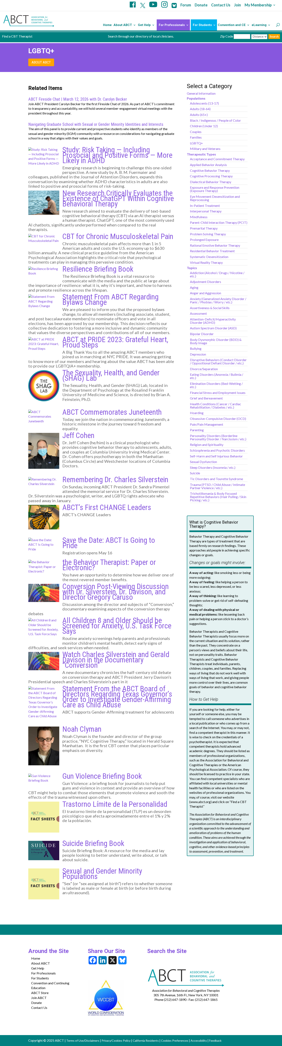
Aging (194, 287)
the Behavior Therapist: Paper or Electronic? (109, 565)
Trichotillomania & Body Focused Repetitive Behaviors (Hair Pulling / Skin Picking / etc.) (218, 496)
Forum (185, 5)
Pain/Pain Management (206, 424)
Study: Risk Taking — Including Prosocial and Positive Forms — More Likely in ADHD (117, 155)
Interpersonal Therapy (206, 211)
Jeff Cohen (78, 435)
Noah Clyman (81, 729)
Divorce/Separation (204, 369)
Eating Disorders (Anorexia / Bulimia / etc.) (216, 376)
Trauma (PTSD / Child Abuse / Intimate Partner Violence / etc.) (217, 486)
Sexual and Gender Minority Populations (102, 873)
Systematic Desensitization (209, 257)
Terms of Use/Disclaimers (82, 1040)
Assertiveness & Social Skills (210, 308)
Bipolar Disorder (202, 334)
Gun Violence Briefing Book (102, 776)
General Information (201, 93)
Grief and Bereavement (206, 398)
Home (107, 25)
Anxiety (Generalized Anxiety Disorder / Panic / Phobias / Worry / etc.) (218, 300)
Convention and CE (232, 25)
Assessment (198, 313)
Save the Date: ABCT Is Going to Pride (108, 543)
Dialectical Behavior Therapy (210, 182)
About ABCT (123, 25)
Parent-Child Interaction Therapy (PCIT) (218, 222)
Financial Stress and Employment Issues (217, 393)
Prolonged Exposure (204, 239)
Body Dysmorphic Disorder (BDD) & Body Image (216, 341)
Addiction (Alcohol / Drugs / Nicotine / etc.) (217, 274)
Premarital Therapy (204, 228)
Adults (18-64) (200, 109)
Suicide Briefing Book (93, 843)
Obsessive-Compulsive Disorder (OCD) (218, 419)
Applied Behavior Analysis (208, 165)
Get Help (144, 25)
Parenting (197, 430)
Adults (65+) (199, 115)
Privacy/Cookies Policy (116, 1040)
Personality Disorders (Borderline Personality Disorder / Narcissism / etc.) (218, 437)
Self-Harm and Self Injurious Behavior (216, 456)
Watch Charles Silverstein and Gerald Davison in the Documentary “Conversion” (115, 660)
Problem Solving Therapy (208, 234)
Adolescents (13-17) (204, 103)
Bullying (195, 348)
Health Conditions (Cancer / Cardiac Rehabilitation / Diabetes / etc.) (215, 405)
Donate (201, 5)
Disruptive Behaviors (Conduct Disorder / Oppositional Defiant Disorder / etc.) (218, 361)
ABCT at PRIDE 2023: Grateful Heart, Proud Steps (115, 342)
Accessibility (199, 1040)
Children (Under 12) (204, 126)
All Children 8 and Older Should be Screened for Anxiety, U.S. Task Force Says (116, 626)
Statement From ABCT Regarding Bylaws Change (110, 299)
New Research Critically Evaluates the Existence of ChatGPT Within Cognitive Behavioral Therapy (118, 199)
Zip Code (226, 36)
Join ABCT (39, 998)
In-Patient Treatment (205, 205)
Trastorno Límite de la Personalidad (114, 804)
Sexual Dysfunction (203, 462)
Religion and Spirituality (206, 444)
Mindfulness (198, 217)
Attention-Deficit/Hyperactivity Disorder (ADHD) (213, 320)
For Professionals (172, 25)
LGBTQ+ (196, 143)
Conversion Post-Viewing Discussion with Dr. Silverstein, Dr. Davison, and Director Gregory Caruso (115, 592)
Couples (195, 132)
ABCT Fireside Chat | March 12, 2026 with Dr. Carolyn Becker (77, 99)
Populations (196, 98)
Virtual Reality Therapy (206, 262)
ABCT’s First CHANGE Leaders (106, 507)
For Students (202, 25)
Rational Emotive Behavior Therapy (215, 245)
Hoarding (197, 413)
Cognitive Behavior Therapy (210, 170)
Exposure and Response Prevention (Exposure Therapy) (214, 189)
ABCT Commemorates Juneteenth (112, 412)
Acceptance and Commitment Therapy (217, 159)
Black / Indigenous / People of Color (215, 120)
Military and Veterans (205, 149)
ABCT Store (40, 993)
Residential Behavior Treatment (212, 251)
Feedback (215, 1040)
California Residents (146, 1040)
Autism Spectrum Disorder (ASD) (213, 328)
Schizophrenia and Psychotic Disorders (217, 450)
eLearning (259, 25)
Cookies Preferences (174, 1040)
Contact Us (220, 5)
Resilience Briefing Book (97, 269)
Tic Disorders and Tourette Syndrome (216, 479)
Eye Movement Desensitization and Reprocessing (215, 198)
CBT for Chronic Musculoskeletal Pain (117, 236)
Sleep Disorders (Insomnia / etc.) (212, 467)
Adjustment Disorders (205, 282)
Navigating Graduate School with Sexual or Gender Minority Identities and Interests (95, 124)
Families (196, 137)
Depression (198, 354)
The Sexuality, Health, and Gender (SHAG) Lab (111, 375)
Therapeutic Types (201, 154)
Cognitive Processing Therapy (211, 176)
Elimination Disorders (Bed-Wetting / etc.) (216, 385)
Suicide (195, 473)
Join (237, 5)
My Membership (258, 5)
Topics (192, 268)
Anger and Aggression (205, 293)
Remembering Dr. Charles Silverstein (115, 479)
